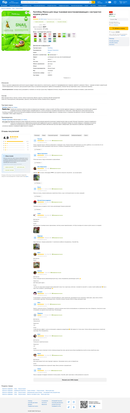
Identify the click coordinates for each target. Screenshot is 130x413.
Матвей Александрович (44, 200)
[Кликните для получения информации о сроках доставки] (119, 23)
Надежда (40, 236)
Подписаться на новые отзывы (54, 19)
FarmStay (50, 48)
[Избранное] (115, 2)
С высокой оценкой (53, 135)
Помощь (30, 400)
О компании (45, 400)
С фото (86, 135)
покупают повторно (62, 21)
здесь (27, 176)
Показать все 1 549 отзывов (70, 380)
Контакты (111, 44)
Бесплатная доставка (76, 5)
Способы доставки (114, 40)
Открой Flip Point (51, 5)
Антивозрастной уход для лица (52, 392)
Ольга (39, 187)
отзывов (44, 19)
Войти (99, 1)
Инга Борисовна (42, 166)
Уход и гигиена (31, 390)
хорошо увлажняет (39, 21)
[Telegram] (69, 402)
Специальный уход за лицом (34, 392)
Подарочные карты (64, 5)
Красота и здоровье (6, 8)
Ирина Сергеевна (42, 153)
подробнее (123, 35)
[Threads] (74, 407)
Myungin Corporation (53, 50)
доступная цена (50, 21)
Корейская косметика (20, 390)
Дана (38, 252)
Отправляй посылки (15, 5)
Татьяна (39, 139)
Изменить (116, 24)
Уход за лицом (19, 8)
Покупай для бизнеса (39, 5)
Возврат (30, 404)
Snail (49, 52)
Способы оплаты (113, 42)
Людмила (40, 313)
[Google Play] (90, 406)
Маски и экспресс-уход (33, 394)
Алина (39, 368)
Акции (86, 5)
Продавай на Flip (26, 5)
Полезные (36, 135)
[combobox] (56, 2)
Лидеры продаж (102, 5)
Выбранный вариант (77, 135)
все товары (14, 107)
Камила (39, 271)
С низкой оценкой (64, 135)
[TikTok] (69, 407)
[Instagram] (74, 402)
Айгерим (39, 291)
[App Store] (94, 406)
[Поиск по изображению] (90, 2)
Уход (13, 8)
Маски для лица (50, 390)
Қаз (106, 2)
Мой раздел (100, 2)
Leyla (39, 213)
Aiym (38, 334)
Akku (38, 302)
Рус (110, 2)
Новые (43, 135)
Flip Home (93, 5)
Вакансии (44, 404)
